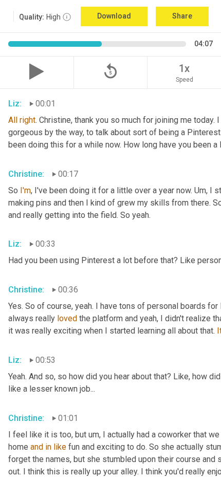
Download (114, 16)
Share (182, 16)
